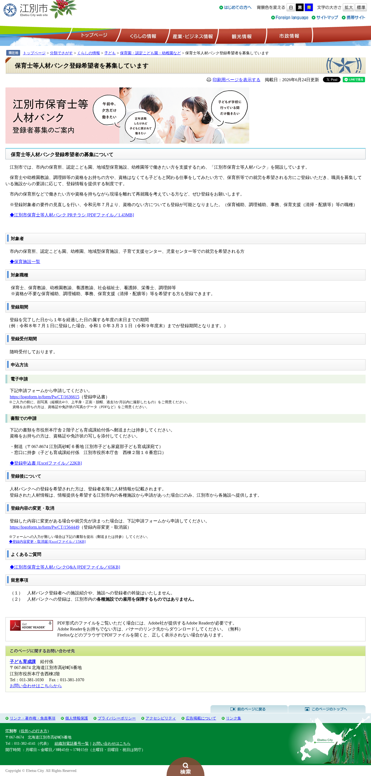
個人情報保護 (76, 718)
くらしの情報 (142, 35)
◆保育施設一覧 (25, 261)
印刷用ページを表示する (236, 79)
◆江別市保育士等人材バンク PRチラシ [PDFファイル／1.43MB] (72, 215)
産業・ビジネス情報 (192, 35)
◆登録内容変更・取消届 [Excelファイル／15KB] (47, 542)
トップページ (93, 35)
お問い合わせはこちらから (36, 685)
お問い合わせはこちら (112, 743)
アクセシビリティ (161, 718)
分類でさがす (61, 53)
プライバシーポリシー (117, 718)
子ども (110, 53)
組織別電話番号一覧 (72, 743)
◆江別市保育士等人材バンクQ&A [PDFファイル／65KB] (65, 567)
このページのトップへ (327, 709)
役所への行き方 (34, 731)
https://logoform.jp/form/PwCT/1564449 (44, 527)
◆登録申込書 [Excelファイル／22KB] (46, 463)
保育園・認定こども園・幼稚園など (150, 53)
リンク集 (233, 718)
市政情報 (288, 35)
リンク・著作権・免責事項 (32, 718)
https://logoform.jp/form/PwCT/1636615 (44, 397)
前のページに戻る (249, 709)
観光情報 (241, 35)
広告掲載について (201, 718)
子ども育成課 (23, 661)
